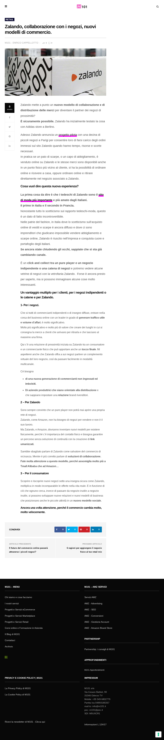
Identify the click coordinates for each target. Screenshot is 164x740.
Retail (10, 19)
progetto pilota (68, 134)
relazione (63, 395)
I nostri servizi (12, 603)
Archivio (9, 646)
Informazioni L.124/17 (95, 724)
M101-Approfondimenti (94, 670)
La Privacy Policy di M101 (18, 688)
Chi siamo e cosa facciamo (18, 597)
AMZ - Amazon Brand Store (98, 628)
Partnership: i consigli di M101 (99, 649)
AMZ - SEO (90, 609)
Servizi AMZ (90, 597)
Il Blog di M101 (12, 634)
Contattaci (10, 640)
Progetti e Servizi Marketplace (20, 616)
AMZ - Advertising (93, 603)
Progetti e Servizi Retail (16, 622)
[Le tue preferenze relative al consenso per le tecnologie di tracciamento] (158, 734)
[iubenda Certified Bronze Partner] (21, 709)
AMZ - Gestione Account (96, 622)
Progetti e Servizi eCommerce (20, 609)
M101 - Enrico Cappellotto (21, 42)
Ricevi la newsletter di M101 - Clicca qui (25, 721)
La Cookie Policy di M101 (17, 694)
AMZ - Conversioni (93, 616)
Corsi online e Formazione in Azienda (24, 628)
